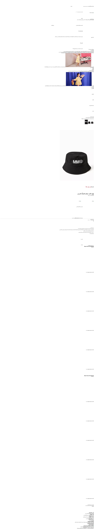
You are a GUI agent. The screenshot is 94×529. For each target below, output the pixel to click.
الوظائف (91, 518)
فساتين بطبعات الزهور (86, 71)
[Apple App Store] (91, 525)
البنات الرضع (92, 515)
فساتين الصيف (81, 71)
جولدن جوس (65, 51)
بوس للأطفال (86, 51)
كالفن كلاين (78, 51)
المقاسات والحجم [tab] (85, 228)
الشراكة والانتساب (88, 518)
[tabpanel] (47, 231)
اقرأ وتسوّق (92, 520)
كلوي (76, 51)
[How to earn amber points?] (88, 210)
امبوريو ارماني (70, 51)
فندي (68, 51)
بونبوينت (89, 51)
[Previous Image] (88, 127)
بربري (80, 51)
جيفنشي (67, 51)
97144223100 (85, 527)
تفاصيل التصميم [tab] (88, 228)
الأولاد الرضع (89, 515)
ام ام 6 (92, 186)
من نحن (93, 518)
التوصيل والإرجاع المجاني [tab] (80, 228)
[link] (78, 19)
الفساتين (93, 85)
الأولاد (86, 515)
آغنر (90, 51)
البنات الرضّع (91, 70)
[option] (47, 220)
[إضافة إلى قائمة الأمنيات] (85, 225)
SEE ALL (92, 247)
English (71, 6)
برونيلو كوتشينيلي (83, 51)
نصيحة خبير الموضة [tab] (92, 228)
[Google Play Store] (86, 525)
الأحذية (84, 515)
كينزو (89, 513)
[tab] (92, 122)
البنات (93, 70)
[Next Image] (88, 183)
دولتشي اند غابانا (74, 51)
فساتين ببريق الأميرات (91, 71)
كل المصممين (92, 51)
